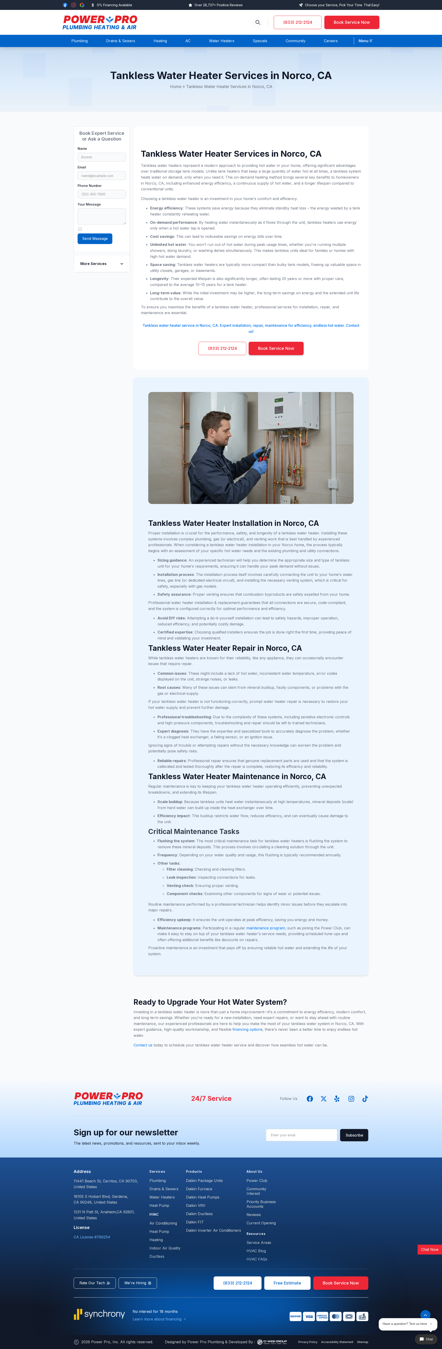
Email (82, 167)
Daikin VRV (195, 1205)
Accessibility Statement (337, 1342)
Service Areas (259, 1242)
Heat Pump (159, 1205)
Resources (256, 1234)
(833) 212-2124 (297, 22)
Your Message (89, 204)
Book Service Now (352, 22)
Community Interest (256, 1191)
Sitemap (362, 1342)
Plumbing (157, 1180)
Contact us (143, 1045)
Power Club (257, 1180)
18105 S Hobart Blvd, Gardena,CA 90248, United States (101, 1199)
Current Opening (261, 1223)
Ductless (156, 1256)
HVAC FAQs (257, 1259)
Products (194, 1171)
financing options (247, 1029)
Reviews (254, 1214)
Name (82, 148)
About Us (254, 1171)
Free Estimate (287, 1283)
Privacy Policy (307, 1342)
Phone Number (90, 186)
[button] (366, 41)
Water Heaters (162, 1197)
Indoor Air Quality (164, 1248)
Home (175, 86)
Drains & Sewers (163, 1189)
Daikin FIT (195, 1222)
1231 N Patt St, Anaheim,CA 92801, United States (104, 1215)
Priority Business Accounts (261, 1204)
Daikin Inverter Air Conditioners (213, 1230)
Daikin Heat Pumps (202, 1197)
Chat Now (430, 1249)
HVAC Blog (256, 1251)
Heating (156, 1239)
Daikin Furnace (199, 1189)
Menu (363, 40)
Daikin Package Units (204, 1180)
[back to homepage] (100, 22)
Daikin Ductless (199, 1213)
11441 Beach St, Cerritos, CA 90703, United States (106, 1184)
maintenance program (265, 928)
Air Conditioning (163, 1223)
